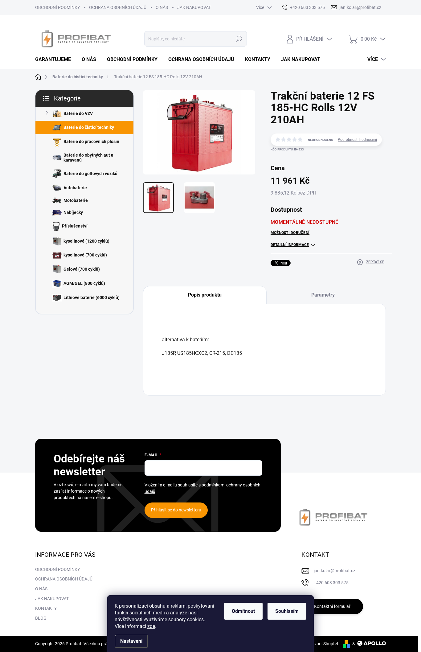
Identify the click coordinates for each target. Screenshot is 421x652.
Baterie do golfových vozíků (90, 173)
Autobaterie (75, 187)
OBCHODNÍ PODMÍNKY (57, 7)
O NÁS (162, 7)
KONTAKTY (46, 608)
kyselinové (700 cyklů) (85, 254)
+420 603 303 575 (331, 582)
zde (151, 626)
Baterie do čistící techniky (88, 127)
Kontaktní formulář (332, 606)
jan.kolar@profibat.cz (334, 570)
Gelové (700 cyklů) (81, 269)
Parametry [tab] (323, 295)
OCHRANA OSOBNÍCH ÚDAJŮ (117, 7)
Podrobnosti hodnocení (357, 139)
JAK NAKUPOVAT (194, 7)
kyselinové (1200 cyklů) (86, 241)
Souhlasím (287, 611)
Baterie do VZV (78, 113)
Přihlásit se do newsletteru (176, 509)
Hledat (239, 38)
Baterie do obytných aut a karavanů (88, 158)
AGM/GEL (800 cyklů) (84, 283)
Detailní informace (290, 245)
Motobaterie (75, 200)
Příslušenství (75, 225)
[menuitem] (55, 59)
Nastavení (131, 641)
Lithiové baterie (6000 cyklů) (91, 297)
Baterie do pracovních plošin (91, 141)
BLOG (41, 618)
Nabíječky (73, 212)
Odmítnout (243, 611)
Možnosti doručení (290, 233)
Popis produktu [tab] (205, 295)
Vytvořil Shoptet (323, 643)
